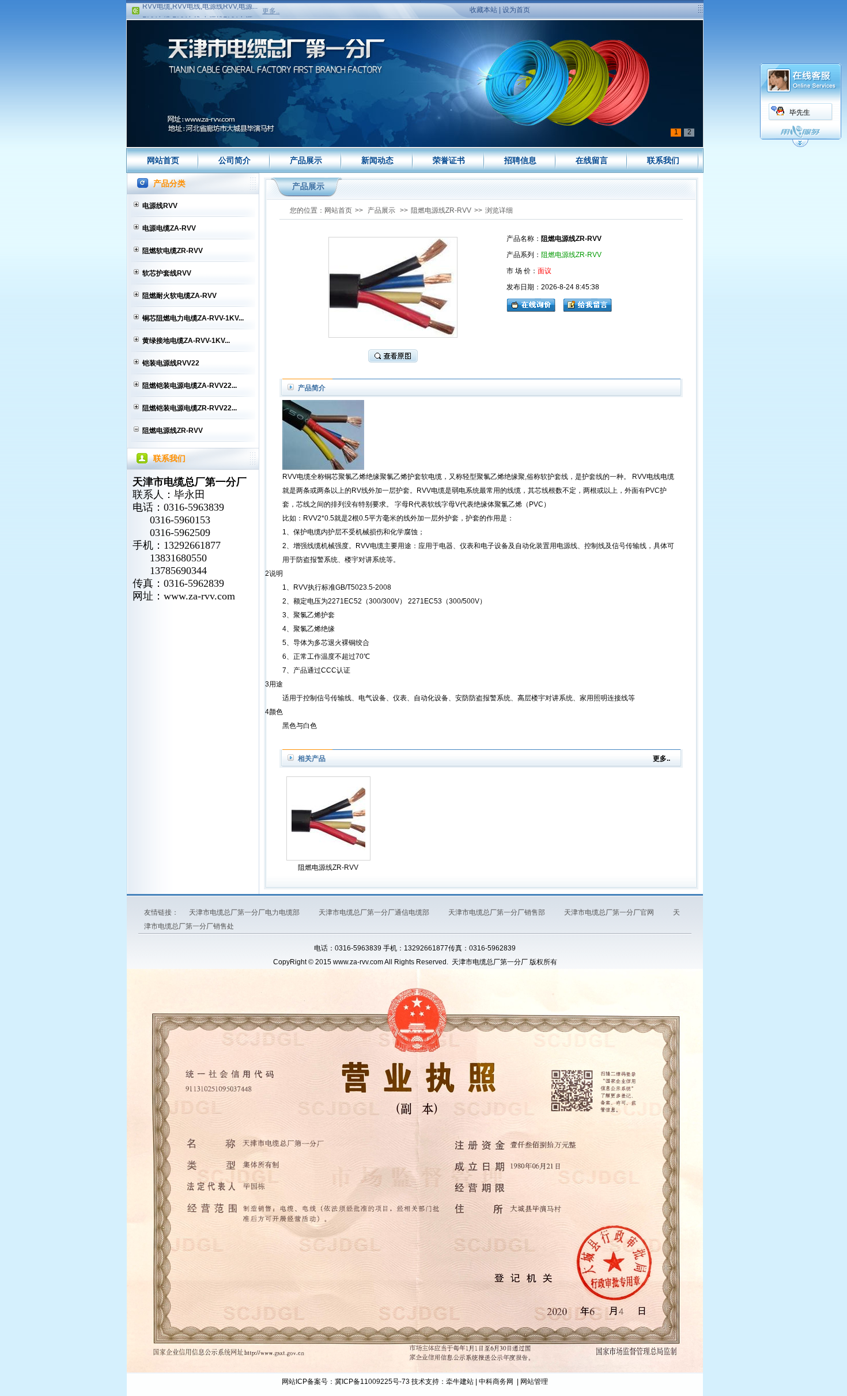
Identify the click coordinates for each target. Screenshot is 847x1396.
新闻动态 (377, 160)
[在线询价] (533, 303)
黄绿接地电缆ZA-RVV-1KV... (186, 341)
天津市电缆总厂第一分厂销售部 (497, 912)
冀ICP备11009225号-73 (372, 1382)
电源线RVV (159, 206)
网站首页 (163, 160)
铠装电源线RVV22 (170, 363)
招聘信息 (520, 160)
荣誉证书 (449, 160)
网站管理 (534, 1382)
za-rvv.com (211, 596)
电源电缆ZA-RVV (169, 228)
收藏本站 (483, 10)
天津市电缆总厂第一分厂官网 (610, 912)
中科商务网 (496, 1382)
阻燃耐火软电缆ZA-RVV (179, 296)
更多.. (270, 11)
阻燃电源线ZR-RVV (172, 431)
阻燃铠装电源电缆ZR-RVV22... (189, 408)
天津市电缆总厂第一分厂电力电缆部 (245, 912)
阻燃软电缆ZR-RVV (172, 251)
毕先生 (799, 112)
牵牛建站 (460, 1382)
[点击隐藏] (800, 145)
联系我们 (663, 160)
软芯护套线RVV (166, 273)
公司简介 (234, 160)
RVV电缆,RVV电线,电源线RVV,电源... (200, 4)
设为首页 (516, 10)
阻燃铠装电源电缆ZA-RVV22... (189, 386)
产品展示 (306, 160)
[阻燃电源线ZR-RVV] (328, 818)
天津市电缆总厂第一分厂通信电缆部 (375, 912)
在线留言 (592, 160)
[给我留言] (587, 303)
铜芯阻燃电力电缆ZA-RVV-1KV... (193, 318)
